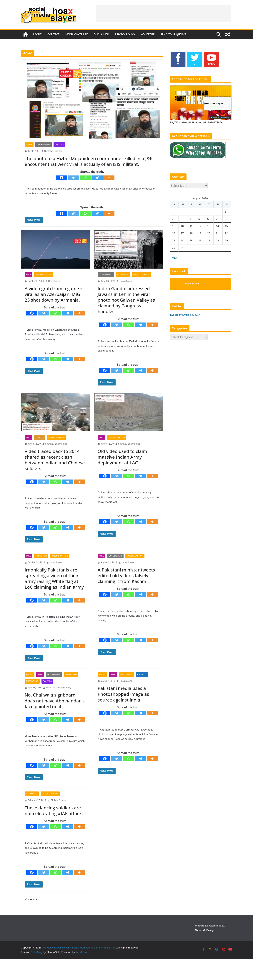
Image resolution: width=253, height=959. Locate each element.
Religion (141, 674)
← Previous (29, 899)
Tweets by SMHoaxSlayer (185, 314)
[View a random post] (227, 34)
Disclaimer (101, 34)
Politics (59, 145)
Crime (29, 145)
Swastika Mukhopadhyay (58, 687)
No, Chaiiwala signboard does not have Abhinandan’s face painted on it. (55, 700)
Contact (53, 34)
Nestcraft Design (204, 930)
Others (40, 437)
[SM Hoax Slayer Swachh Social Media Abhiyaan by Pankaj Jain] (25, 34)
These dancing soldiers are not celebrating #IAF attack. (54, 810)
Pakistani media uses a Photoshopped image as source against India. (123, 694)
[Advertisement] (163, 13)
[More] (108, 177)
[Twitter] (73, 177)
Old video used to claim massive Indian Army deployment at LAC (122, 457)
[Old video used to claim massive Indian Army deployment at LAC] (128, 412)
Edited (29, 674)
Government (43, 145)
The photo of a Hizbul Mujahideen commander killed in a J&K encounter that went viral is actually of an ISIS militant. (89, 161)
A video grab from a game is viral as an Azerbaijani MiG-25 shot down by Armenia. (54, 294)
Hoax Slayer (54, 281)
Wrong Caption (44, 275)
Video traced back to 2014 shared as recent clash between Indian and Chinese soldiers (55, 460)
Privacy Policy (125, 34)
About (37, 34)
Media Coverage (76, 34)
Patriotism (122, 275)
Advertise (148, 34)
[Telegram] (97, 177)
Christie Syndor (58, 800)
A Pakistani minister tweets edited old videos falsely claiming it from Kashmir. (126, 575)
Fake (28, 275)
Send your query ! (173, 34)
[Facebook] (61, 177)
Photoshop (32, 681)
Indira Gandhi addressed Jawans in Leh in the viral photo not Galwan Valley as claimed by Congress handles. (126, 300)
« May (173, 257)
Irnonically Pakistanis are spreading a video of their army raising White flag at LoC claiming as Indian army (54, 578)
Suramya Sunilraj (53, 151)
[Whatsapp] (85, 177)
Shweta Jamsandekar (56, 444)
